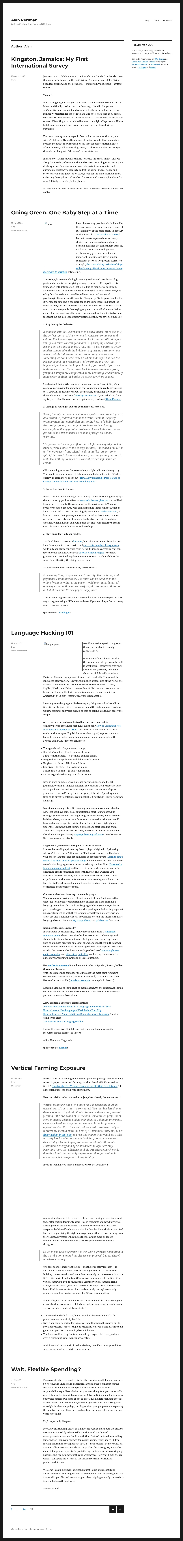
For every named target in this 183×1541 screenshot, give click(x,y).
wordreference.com (58, 965)
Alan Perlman (24, 20)
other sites (71, 954)
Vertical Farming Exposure (48, 1068)
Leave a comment (19, 230)
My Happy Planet (82, 920)
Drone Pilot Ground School (143, 62)
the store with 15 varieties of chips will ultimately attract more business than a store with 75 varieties (83, 268)
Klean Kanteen (113, 399)
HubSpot (142, 67)
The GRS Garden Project (91, 552)
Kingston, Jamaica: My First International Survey (49, 62)
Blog (147, 20)
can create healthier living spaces (101, 545)
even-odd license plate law (94, 500)
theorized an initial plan (57, 1134)
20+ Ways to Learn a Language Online (63, 1021)
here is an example (80, 980)
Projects (167, 20)
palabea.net (102, 920)
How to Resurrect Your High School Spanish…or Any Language (76, 1014)
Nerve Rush (155, 65)
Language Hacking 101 (42, 632)
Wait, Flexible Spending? (46, 1369)
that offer (83, 954)
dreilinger (64, 612)
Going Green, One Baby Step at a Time (64, 212)
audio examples (51, 954)
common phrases (110, 950)
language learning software (88, 834)
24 (25, 1509)
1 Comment (16, 1086)
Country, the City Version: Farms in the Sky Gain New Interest (84, 1086)
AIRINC (153, 67)
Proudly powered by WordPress (38, 1529)
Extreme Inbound (139, 65)
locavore (77, 541)
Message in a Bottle (85, 395)
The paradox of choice (107, 234)
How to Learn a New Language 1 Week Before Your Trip (72, 1010)
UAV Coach (159, 59)
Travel (156, 20)
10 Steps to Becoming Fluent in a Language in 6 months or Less (77, 1006)
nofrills (63, 1047)
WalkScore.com (109, 511)
